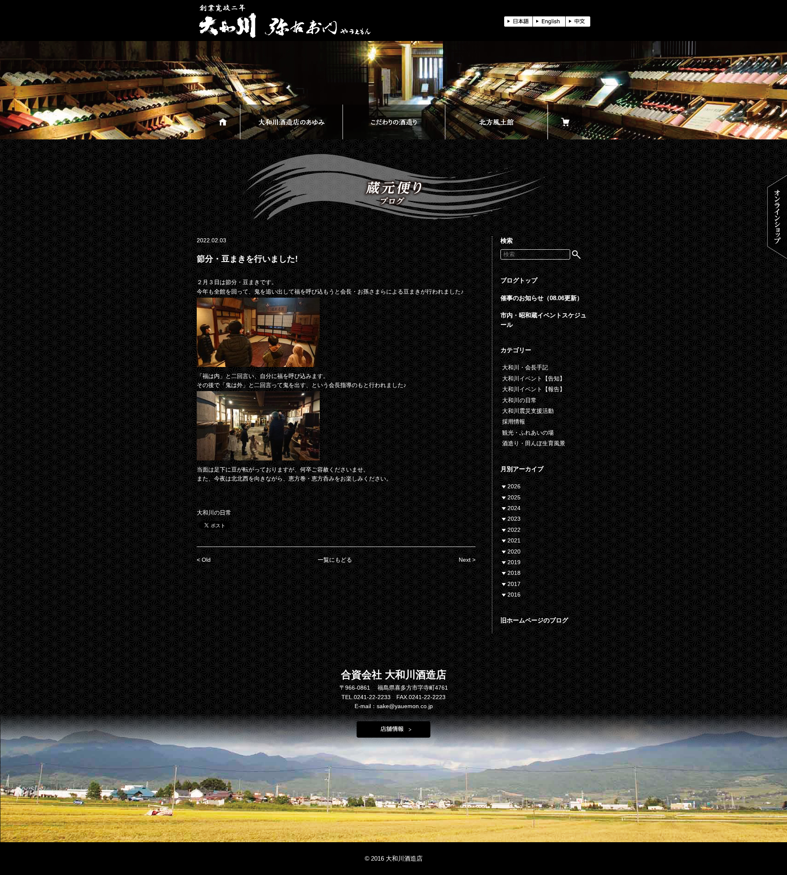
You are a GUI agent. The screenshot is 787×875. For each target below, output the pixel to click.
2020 (514, 551)
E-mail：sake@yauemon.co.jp (394, 706)
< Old (204, 559)
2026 (514, 486)
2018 (514, 573)
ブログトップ (518, 280)
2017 (514, 584)
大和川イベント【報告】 (533, 389)
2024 (514, 508)
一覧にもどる (335, 559)
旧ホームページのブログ (534, 620)
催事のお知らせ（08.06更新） (541, 297)
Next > (467, 559)
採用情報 (513, 421)
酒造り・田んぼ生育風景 (533, 443)
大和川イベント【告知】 (533, 378)
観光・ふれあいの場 (528, 432)
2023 (514, 518)
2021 (514, 540)
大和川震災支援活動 (528, 411)
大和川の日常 (214, 512)
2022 (514, 529)
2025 (514, 497)
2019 (514, 562)
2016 (514, 594)
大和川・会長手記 (525, 367)
